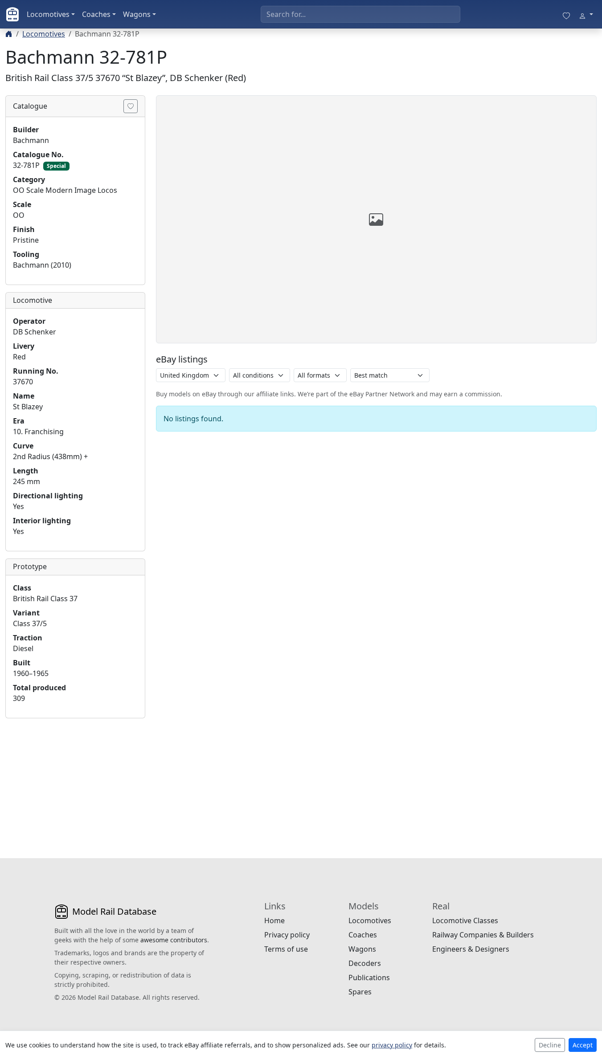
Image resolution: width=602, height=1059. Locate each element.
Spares (360, 992)
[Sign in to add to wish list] (130, 106)
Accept (583, 1045)
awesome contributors (173, 940)
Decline (550, 1045)
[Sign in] (586, 14)
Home (274, 920)
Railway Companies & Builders (483, 935)
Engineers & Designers (470, 949)
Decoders (364, 963)
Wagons (137, 14)
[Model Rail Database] (12, 14)
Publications (369, 977)
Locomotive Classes (465, 920)
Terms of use (286, 949)
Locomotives (48, 14)
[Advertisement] (75, 781)
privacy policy (392, 1045)
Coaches (96, 14)
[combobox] (360, 14)
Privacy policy (287, 935)
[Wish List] (566, 14)
